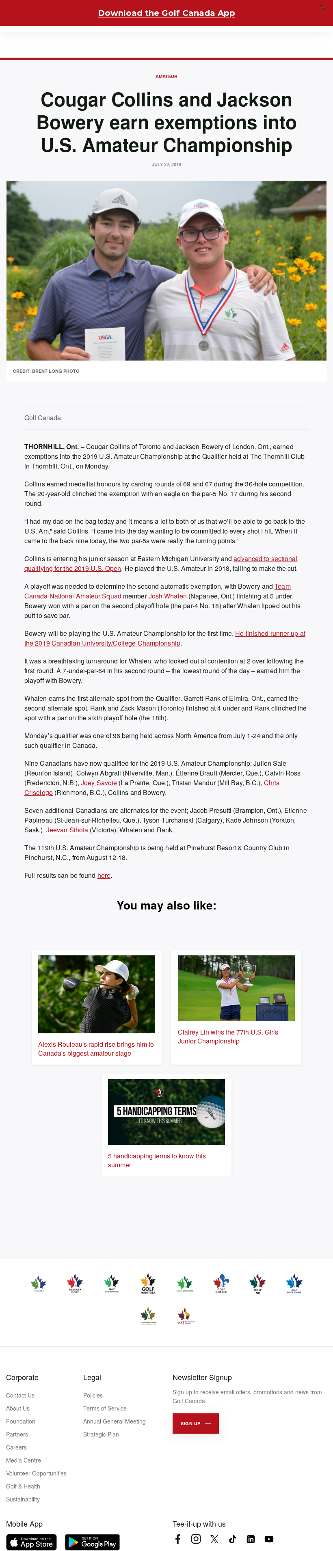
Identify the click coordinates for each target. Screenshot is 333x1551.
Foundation (20, 1421)
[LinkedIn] (251, 1539)
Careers (16, 1447)
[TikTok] (232, 1539)
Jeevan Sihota (67, 829)
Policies (93, 1395)
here (103, 875)
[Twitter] (214, 1539)
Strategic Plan (101, 1434)
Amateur (166, 76)
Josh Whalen (168, 596)
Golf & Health (23, 1486)
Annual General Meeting (114, 1421)
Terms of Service (105, 1408)
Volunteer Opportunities (36, 1473)
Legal (92, 1377)
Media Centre (23, 1460)
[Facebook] (178, 1539)
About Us (18, 1408)
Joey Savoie (99, 782)
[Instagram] (196, 1539)
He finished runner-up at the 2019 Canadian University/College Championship (164, 638)
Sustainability (23, 1499)
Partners (17, 1434)
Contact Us (20, 1395)
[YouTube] (269, 1539)
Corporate (22, 1377)
